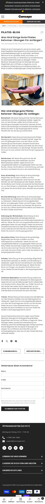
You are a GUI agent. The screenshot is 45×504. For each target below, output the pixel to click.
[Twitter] (7, 341)
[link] (30, 500)
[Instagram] (10, 448)
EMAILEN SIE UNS (34, 21)
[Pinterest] (11, 341)
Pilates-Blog (12, 26)
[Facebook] (2, 341)
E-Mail (3, 380)
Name (3, 371)
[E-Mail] (16, 341)
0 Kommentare (27, 44)
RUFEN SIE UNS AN (11, 21)
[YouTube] (21, 448)
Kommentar (5, 388)
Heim (4, 26)
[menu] (2, 16)
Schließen (43, 2)
